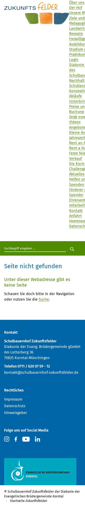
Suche (44, 299)
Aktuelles (76, 174)
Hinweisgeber (15, 412)
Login (73, 59)
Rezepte (76, 33)
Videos (74, 122)
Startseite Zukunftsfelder (28, 501)
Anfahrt (75, 215)
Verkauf (75, 158)
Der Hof (75, 7)
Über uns (76, 2)
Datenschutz (14, 406)
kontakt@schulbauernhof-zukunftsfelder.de (41, 372)
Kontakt (76, 210)
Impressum (13, 399)
